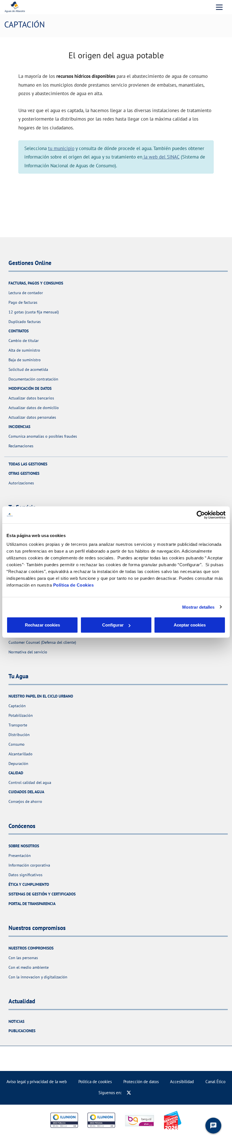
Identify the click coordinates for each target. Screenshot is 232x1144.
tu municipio (61, 148)
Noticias (16, 1021)
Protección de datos (141, 1081)
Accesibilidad (182, 1081)
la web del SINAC (161, 156)
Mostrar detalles (198, 606)
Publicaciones (21, 1030)
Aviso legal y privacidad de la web (37, 1081)
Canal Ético (215, 1081)
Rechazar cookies (42, 625)
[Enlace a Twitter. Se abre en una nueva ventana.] (129, 1092)
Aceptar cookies (190, 625)
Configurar (113, 625)
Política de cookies (95, 1081)
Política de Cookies (73, 585)
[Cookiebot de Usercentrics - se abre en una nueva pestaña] (200, 514)
